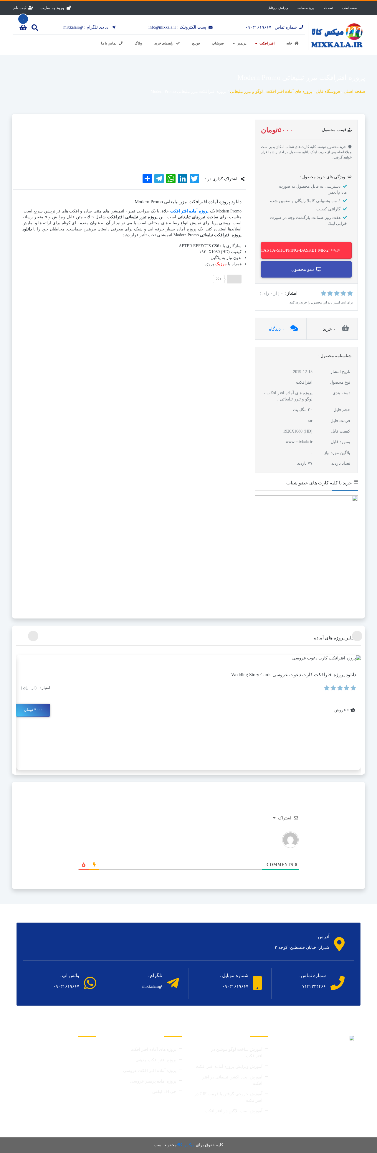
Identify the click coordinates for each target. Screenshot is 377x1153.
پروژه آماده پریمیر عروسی (153, 1081)
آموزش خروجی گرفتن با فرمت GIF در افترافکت (228, 1097)
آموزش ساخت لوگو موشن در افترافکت (236, 1052)
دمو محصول (302, 269)
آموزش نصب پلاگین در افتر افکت (233, 1111)
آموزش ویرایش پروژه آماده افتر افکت (229, 1066)
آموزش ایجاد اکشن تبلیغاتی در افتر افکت (232, 1080)
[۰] (23, 29)
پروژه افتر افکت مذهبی (155, 1060)
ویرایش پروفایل (278, 7)
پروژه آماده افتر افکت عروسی (149, 1070)
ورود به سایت (305, 7)
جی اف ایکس (164, 1091)
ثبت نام (328, 7)
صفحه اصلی (349, 7)
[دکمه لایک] (234, 279)
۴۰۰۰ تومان (33, 710)
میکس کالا (186, 1145)
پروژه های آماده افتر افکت (153, 1049)
